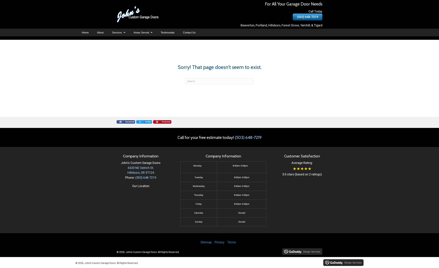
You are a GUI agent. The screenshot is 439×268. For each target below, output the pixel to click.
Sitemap (206, 242)
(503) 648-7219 (248, 137)
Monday (197, 165)
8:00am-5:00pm (240, 165)
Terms (231, 242)
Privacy (219, 242)
